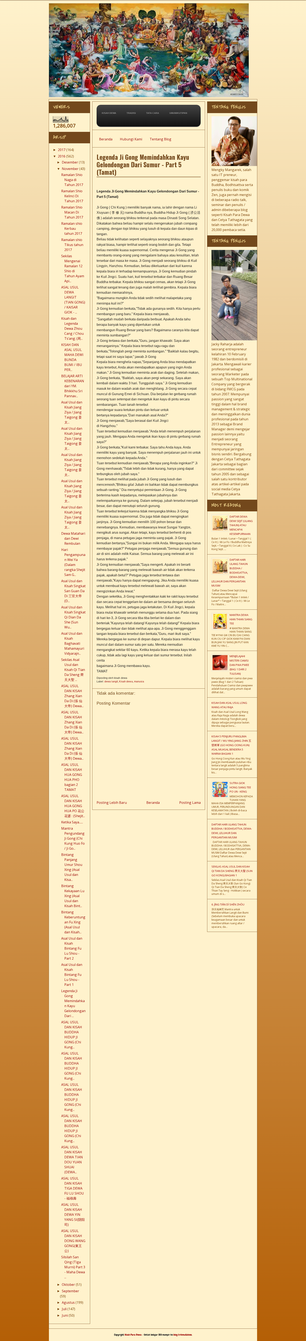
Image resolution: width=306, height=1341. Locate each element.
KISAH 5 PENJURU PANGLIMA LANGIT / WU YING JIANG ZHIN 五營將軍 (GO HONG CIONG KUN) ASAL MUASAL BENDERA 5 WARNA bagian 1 (231, 744)
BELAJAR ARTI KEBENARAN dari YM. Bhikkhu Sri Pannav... (72, 386)
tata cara (152, 113)
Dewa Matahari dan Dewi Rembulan (73, 538)
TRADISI (131, 113)
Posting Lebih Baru (112, 802)
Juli (64, 1309)
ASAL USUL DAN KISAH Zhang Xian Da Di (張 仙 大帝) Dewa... (72, 696)
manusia (139, 681)
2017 (61, 149)
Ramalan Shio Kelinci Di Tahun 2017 (72, 196)
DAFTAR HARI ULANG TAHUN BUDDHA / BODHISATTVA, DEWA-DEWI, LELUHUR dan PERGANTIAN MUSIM (229, 573)
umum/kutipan (178, 113)
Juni (65, 1315)
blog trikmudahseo (182, 1334)
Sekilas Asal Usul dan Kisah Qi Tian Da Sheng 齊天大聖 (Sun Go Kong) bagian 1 (232, 871)
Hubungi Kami (131, 139)
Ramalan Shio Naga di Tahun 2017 (72, 179)
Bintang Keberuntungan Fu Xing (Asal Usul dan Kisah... (73, 922)
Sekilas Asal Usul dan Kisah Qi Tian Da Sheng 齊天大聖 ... (73, 669)
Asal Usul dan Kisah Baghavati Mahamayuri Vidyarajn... (72, 643)
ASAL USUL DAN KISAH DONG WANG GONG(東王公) (73, 1241)
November (70, 168)
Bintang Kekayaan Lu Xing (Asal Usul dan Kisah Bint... (72, 896)
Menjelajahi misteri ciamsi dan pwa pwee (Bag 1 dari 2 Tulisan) (239, 664)
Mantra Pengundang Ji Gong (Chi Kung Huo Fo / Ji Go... (73, 838)
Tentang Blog (160, 139)
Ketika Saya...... (72, 822)
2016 (61, 156)
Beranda (105, 139)
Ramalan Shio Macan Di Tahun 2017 (72, 212)
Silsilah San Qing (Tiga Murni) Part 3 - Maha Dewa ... (73, 1267)
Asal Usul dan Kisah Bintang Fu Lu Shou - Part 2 (71, 948)
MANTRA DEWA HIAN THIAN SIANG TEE (241, 619)
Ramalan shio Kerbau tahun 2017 (71, 228)
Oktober (68, 1284)
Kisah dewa (126, 681)
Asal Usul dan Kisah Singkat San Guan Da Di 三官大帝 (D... (73, 591)
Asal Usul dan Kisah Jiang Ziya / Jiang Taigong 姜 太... (71, 412)
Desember (70, 162)
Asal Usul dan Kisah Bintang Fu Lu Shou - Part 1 (71, 974)
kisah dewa (109, 113)
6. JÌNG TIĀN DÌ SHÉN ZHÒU (227, 904)
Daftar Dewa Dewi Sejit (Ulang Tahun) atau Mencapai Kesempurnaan (241, 525)
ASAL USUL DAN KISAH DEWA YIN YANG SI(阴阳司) (73, 1214)
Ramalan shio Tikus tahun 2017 (72, 244)
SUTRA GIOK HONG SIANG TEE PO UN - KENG (240, 787)
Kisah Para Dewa (152, 4)
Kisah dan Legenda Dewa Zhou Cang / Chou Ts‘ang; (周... (72, 328)
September (70, 1291)
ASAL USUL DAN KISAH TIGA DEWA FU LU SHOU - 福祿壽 (72, 1188)
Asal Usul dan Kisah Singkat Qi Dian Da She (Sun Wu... (73, 617)
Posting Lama (190, 802)
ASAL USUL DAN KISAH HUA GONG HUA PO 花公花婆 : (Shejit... (73, 806)
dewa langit (111, 681)
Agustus (68, 1302)
